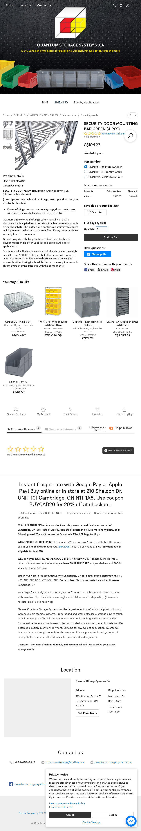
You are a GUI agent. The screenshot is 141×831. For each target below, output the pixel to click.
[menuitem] (130, 115)
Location (25, 5)
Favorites (97, 414)
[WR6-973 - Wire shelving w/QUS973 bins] (53, 302)
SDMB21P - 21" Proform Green (105, 171)
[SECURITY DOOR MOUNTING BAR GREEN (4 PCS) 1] (8, 135)
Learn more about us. (61, 807)
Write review (108, 133)
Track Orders (70, 414)
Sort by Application (86, 102)
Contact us (44, 5)
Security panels (89, 115)
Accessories (69, 115)
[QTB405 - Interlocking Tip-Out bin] (88, 302)
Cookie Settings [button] (91, 822)
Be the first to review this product (26, 454)
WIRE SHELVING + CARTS (44, 115)
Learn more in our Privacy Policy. (67, 803)
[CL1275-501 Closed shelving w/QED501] (122, 302)
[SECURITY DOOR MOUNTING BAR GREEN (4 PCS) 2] (8, 145)
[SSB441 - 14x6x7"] (19, 362)
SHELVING (61, 102)
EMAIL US (64, 546)
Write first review (119, 450)
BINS (45, 102)
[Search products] (130, 135)
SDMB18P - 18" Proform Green (105, 166)
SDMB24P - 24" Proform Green (106, 177)
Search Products (16, 414)
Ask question (124, 133)
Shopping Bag (124, 414)
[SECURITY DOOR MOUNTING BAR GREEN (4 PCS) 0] (8, 124)
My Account (43, 414)
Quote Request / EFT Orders (35, 813)
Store (9, 5)
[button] (95, 212)
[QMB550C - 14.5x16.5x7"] (19, 302)
